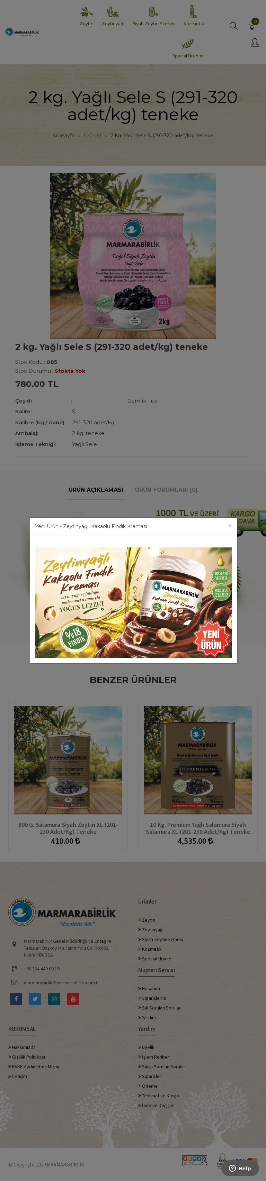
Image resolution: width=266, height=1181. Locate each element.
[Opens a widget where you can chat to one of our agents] (240, 1169)
